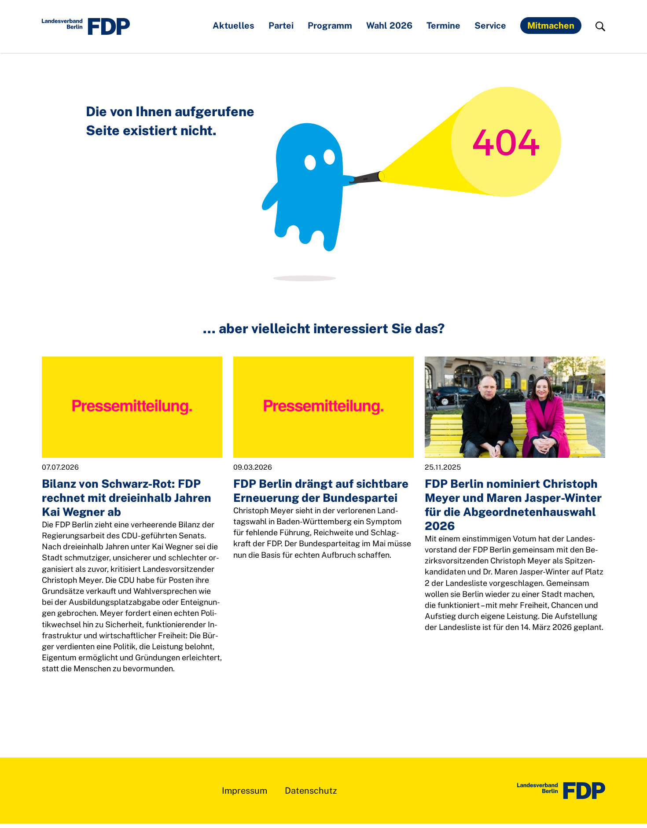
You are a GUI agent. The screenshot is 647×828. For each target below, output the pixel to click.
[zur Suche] (600, 26)
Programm (330, 25)
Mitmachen (550, 25)
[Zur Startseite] (561, 791)
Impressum (244, 790)
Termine (443, 25)
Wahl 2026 (389, 25)
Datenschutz (311, 790)
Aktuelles (233, 25)
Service (490, 25)
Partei (281, 25)
